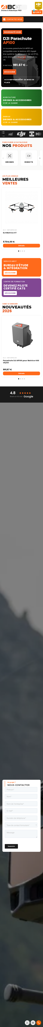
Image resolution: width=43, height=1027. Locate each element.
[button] (3, 219)
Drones (8, 100)
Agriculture (9, 97)
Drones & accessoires (17, 119)
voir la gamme (10, 103)
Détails (21, 246)
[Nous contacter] (33, 1022)
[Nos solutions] (27, 1022)
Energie (6, 116)
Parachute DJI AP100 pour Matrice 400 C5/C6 (21, 361)
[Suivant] (40, 158)
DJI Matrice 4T (10, 233)
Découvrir (9, 72)
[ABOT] (11, 8)
